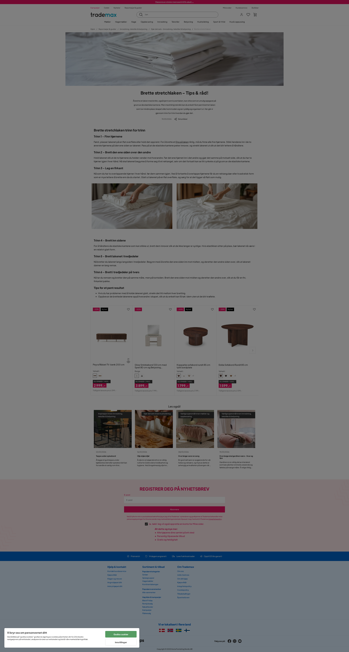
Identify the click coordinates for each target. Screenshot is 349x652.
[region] (71, 638)
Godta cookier (121, 634)
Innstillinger (121, 642)
